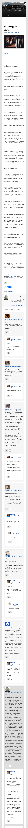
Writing (14, 290)
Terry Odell (7, 490)
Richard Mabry (8, 366)
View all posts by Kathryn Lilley (17, 305)
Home (5, 10)
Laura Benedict (8, 556)
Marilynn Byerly (8, 319)
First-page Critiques (17, 10)
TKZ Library (6, 13)
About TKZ (10, 10)
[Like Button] (5, 283)
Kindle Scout (13, 276)
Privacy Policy (18, 13)
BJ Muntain (7, 409)
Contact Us (12, 13)
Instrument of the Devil (8, 279)
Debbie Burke (7, 53)
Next (23, 19)
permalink (11, 291)
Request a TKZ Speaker (8, 15)
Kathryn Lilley (16, 32)
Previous (6, 19)
